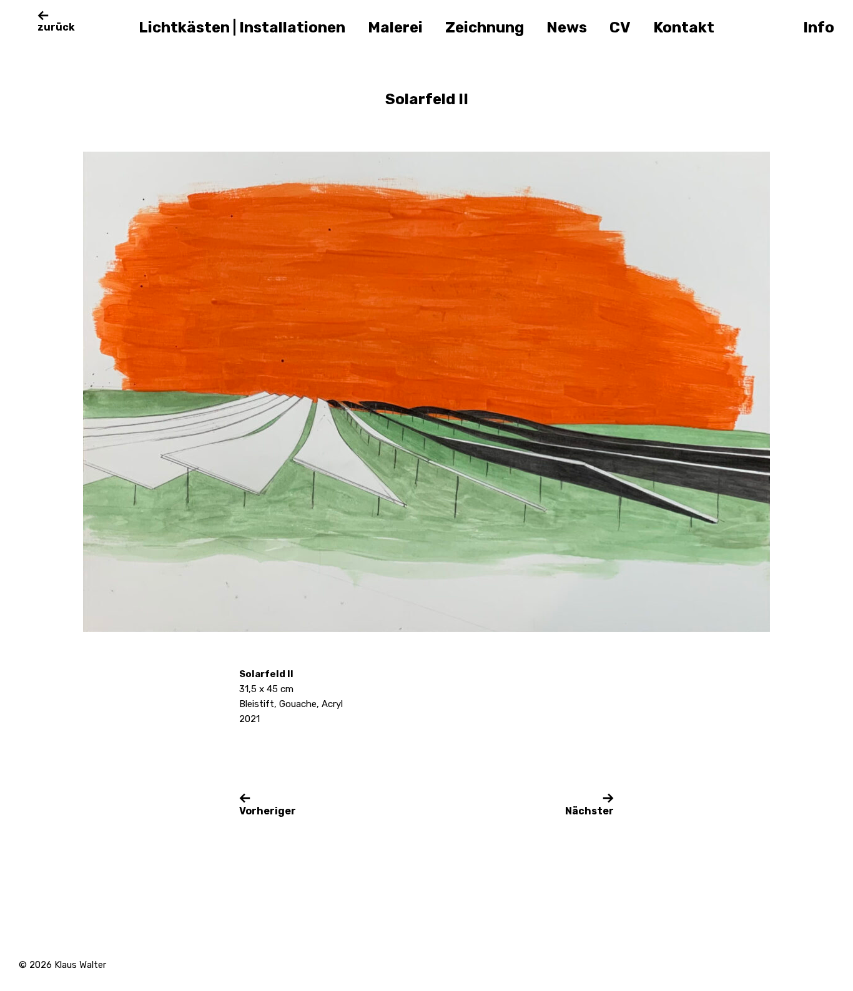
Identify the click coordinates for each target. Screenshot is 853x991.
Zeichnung (484, 27)
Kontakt (683, 27)
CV (620, 27)
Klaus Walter (80, 964)
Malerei (395, 27)
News (566, 27)
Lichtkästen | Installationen (242, 27)
